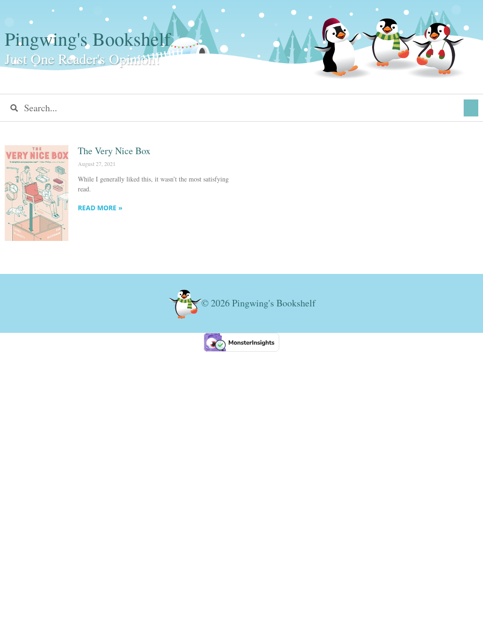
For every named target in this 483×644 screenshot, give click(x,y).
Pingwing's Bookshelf (87, 38)
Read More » (100, 207)
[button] (471, 107)
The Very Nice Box (114, 150)
